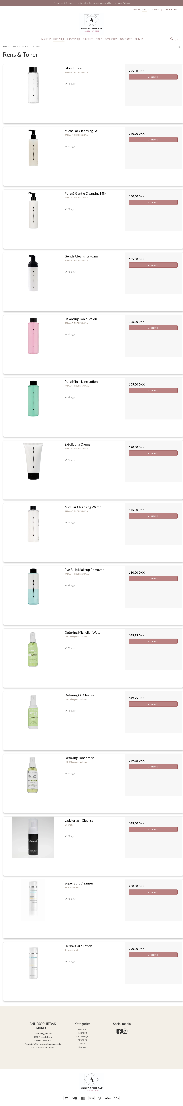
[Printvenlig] (179, 47)
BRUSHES (82, 1040)
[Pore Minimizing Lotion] (33, 406)
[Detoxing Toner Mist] (33, 782)
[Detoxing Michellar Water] (33, 657)
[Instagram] (124, 1032)
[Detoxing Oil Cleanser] (33, 719)
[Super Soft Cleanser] (33, 907)
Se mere (82, 1047)
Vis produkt (153, 77)
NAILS (82, 1043)
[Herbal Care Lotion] (33, 970)
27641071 (47, 1040)
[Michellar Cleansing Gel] (33, 155)
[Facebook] (119, 1032)
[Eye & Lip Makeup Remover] (33, 594)
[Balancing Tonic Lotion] (33, 343)
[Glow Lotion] (33, 92)
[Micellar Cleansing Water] (33, 531)
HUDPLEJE (82, 1033)
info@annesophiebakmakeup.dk (46, 1044)
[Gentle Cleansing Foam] (33, 280)
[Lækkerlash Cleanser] (33, 845)
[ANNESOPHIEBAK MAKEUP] (91, 24)
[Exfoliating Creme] (33, 468)
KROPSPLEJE (82, 1036)
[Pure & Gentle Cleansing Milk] (33, 218)
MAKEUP (82, 1029)
